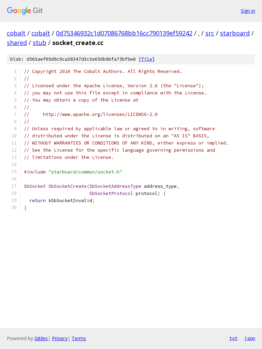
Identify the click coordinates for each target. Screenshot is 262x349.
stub (39, 43)
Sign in (248, 10)
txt (233, 338)
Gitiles (41, 338)
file (146, 59)
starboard (235, 33)
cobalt (16, 33)
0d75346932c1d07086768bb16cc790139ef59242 (124, 33)
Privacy (60, 338)
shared (17, 43)
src (209, 33)
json (249, 338)
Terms (79, 338)
